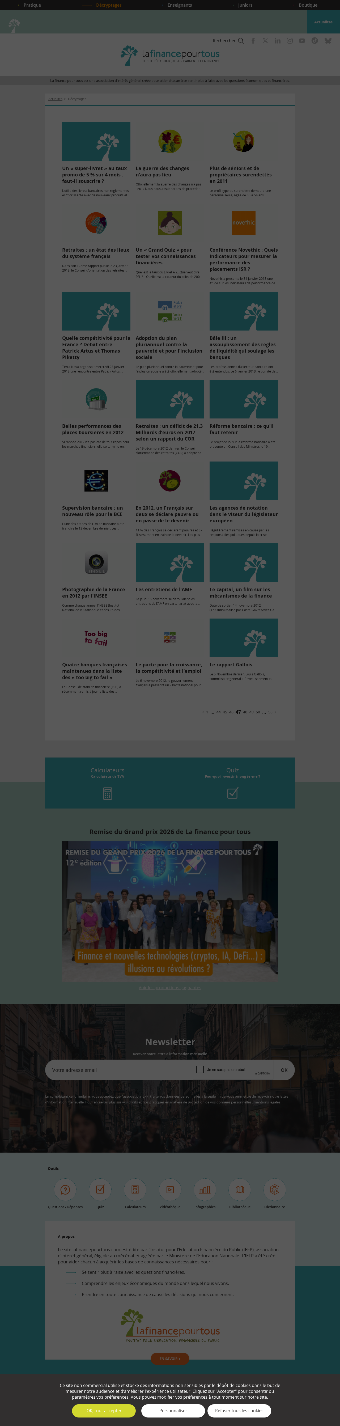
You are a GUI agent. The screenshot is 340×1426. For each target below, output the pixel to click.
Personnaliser (173, 1411)
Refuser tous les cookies (239, 1411)
